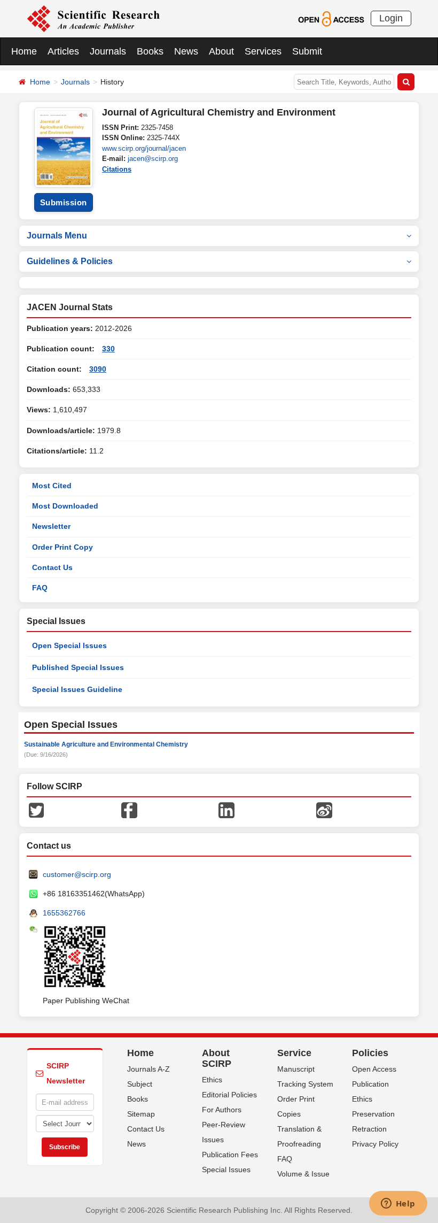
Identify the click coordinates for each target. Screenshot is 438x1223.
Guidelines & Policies (70, 261)
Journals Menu (57, 235)
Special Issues (226, 1169)
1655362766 (64, 913)
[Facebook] (129, 809)
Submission (63, 202)
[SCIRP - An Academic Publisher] (93, 18)
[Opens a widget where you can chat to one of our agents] (398, 1204)
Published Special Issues (78, 667)
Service (294, 1053)
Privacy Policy (375, 1144)
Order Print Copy (62, 547)
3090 (97, 369)
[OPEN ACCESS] (331, 18)
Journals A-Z (148, 1069)
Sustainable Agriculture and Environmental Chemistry (106, 744)
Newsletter (51, 526)
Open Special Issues (69, 645)
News (186, 51)
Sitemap (141, 1114)
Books (150, 51)
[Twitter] (36, 809)
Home (24, 51)
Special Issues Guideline (77, 689)
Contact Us (52, 567)
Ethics (212, 1079)
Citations (116, 169)
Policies (370, 1053)
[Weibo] (324, 809)
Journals (108, 51)
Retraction (369, 1129)
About (221, 51)
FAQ (40, 587)
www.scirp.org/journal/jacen (144, 148)
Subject (139, 1084)
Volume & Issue (303, 1174)
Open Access (374, 1069)
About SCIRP (216, 1058)
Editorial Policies (229, 1094)
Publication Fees (230, 1154)
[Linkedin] (226, 809)
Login (391, 18)
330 (108, 348)
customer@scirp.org (77, 874)
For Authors (221, 1109)
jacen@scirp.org (153, 159)
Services (263, 51)
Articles (63, 51)
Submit (307, 51)
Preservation (373, 1114)
